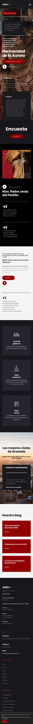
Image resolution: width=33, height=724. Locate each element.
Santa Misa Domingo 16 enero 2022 (12, 16)
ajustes (5, 718)
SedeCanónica (16, 372)
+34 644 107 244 (6, 643)
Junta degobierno (16, 338)
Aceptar (4, 721)
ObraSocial (16, 407)
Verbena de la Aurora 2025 (16, 540)
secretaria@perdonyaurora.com (10, 649)
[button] (30, 4)
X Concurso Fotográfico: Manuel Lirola (15, 558)
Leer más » (7, 527)
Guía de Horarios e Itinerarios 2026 (12, 522)
